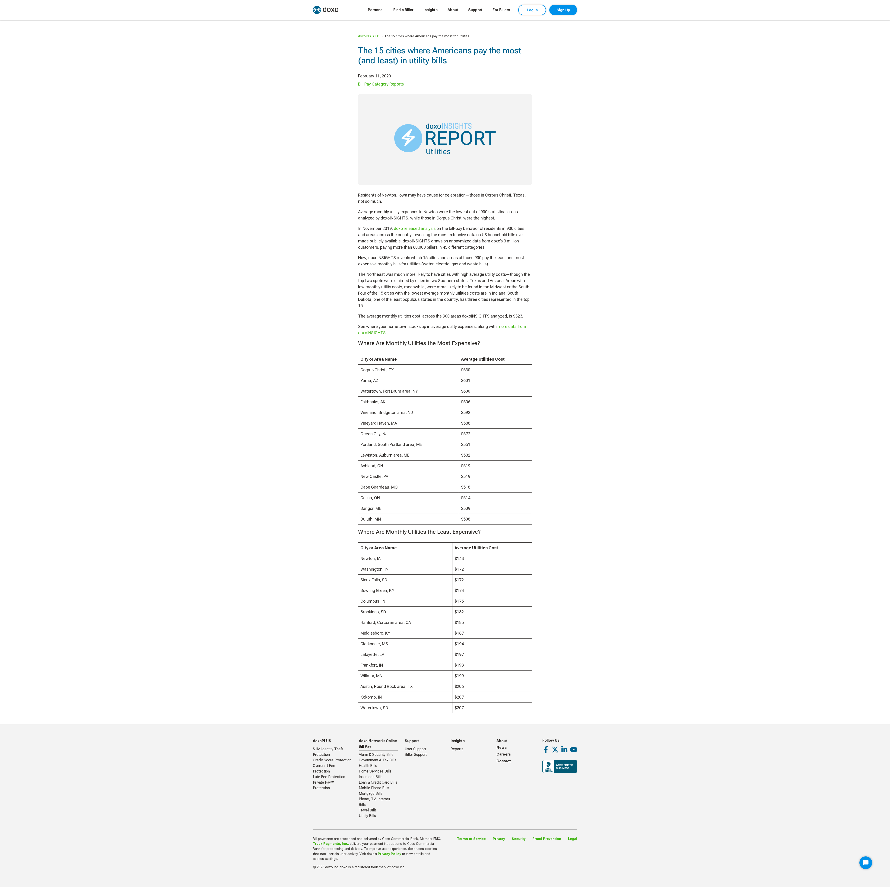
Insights (430, 10)
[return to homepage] (325, 10)
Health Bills (368, 765)
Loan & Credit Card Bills (378, 782)
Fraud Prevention (546, 839)
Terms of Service (471, 839)
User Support (415, 749)
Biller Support (416, 754)
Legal (572, 839)
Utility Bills (367, 816)
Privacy (499, 839)
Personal (375, 10)
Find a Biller (403, 10)
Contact (503, 761)
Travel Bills (368, 810)
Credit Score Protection (332, 760)
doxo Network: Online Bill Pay (378, 744)
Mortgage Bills (370, 793)
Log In (532, 10)
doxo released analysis (414, 228)
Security (518, 839)
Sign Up (563, 10)
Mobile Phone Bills (374, 788)
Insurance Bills (370, 777)
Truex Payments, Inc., (331, 844)
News (501, 747)
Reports (457, 749)
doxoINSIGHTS (369, 36)
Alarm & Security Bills (376, 754)
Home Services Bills (375, 771)
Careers (503, 754)
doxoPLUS (322, 741)
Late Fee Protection (329, 777)
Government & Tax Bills (377, 760)
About (453, 10)
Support (475, 10)
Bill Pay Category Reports (381, 84)
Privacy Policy (389, 854)
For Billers (501, 10)
